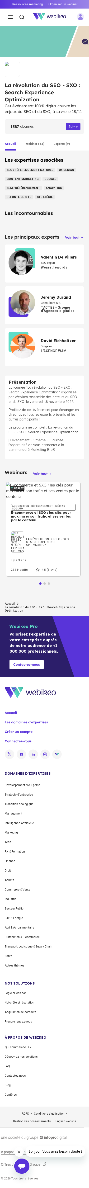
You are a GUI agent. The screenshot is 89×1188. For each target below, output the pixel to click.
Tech (8, 842)
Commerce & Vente (17, 889)
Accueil (10, 603)
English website (66, 1121)
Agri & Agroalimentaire (19, 927)
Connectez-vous (18, 741)
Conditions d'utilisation (49, 1113)
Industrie (10, 899)
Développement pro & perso (22, 785)
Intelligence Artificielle (19, 823)
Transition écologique (19, 804)
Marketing (11, 832)
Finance (10, 861)
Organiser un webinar (62, 4)
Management (13, 813)
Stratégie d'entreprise (19, 794)
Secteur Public (14, 908)
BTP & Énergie (14, 918)
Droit (8, 870)
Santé (8, 956)
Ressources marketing (27, 4)
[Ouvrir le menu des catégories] (10, 17)
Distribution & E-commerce (22, 937)
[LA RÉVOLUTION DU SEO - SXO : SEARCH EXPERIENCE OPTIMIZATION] (43, 532)
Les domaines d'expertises (26, 722)
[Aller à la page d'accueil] (52, 17)
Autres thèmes (14, 965)
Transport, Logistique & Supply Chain (28, 946)
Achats (9, 880)
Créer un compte (19, 732)
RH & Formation (15, 851)
